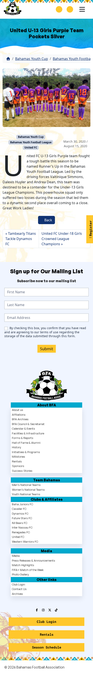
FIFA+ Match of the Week (28, 570)
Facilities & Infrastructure (28, 433)
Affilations (19, 414)
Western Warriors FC (25, 541)
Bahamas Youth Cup (31, 58)
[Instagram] (43, 610)
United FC (30, 147)
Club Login (18, 584)
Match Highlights (23, 565)
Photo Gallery (20, 574)
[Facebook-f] (37, 610)
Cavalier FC (19, 508)
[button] (81, 9)
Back (47, 220)
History (16, 447)
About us (17, 410)
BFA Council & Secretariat (28, 424)
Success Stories (22, 470)
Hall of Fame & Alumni (26, 442)
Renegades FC (21, 532)
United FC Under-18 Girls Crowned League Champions (62, 238)
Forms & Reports (22, 438)
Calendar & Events (23, 428)
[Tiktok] (56, 610)
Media (16, 555)
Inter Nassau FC (22, 527)
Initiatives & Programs (26, 452)
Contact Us (19, 589)
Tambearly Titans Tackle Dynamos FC (20, 238)
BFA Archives (20, 419)
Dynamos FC (20, 513)
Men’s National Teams (26, 485)
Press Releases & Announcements (33, 560)
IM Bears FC (19, 523)
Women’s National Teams (28, 489)
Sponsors (18, 466)
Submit (46, 348)
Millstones (18, 456)
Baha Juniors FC (22, 504)
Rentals (17, 461)
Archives (17, 593)
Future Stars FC (22, 518)
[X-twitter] (50, 610)
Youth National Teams (26, 494)
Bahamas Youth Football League (30, 142)
